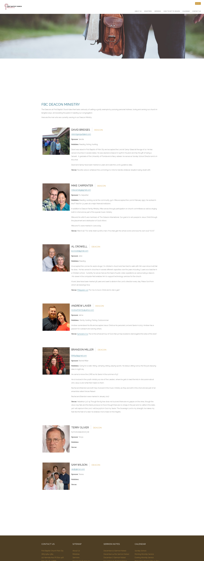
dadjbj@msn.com (78, 469)
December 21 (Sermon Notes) (115, 551)
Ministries (76, 554)
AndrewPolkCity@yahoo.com (82, 310)
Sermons (76, 558)
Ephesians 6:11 (82, 334)
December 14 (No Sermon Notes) (116, 554)
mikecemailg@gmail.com (81, 190)
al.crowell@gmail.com (79, 251)
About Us (76, 551)
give (198, 3)
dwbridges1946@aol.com (81, 134)
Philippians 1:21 (82, 290)
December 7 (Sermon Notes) (115, 558)
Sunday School (140, 551)
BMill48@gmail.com (79, 356)
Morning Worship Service (144, 554)
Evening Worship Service (144, 558)
